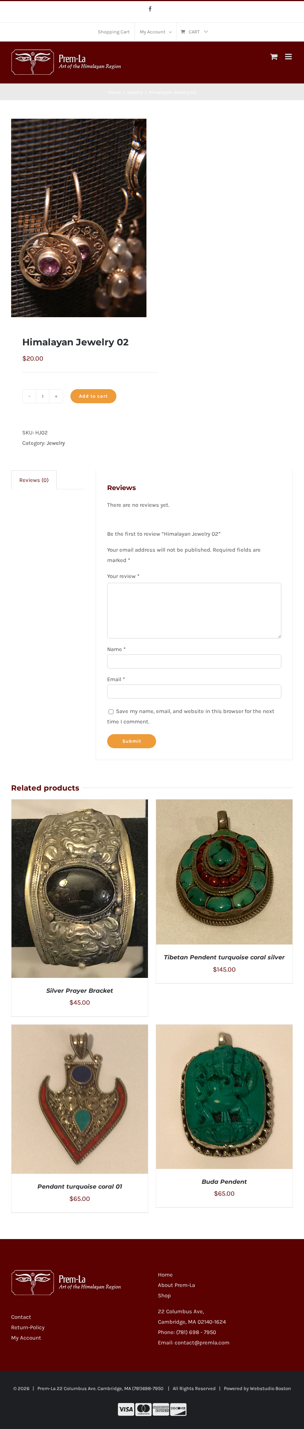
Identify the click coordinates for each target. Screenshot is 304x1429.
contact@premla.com (202, 1342)
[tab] (34, 479)
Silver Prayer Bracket (79, 990)
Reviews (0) (34, 480)
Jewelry (56, 443)
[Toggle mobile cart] (274, 56)
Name (116, 649)
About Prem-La (176, 1285)
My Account (26, 1337)
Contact (21, 1317)
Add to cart (93, 396)
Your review (123, 576)
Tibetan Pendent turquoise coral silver (224, 957)
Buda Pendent (224, 1181)
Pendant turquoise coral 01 (79, 1186)
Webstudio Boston (270, 1388)
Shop (164, 1295)
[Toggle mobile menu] (289, 56)
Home (165, 1274)
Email (116, 679)
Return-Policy (27, 1327)
